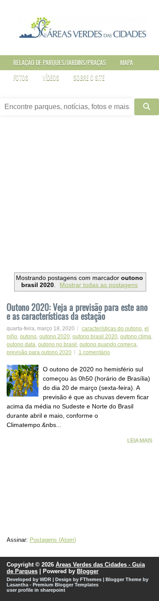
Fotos (20, 77)
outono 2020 (54, 336)
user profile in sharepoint (36, 590)
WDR (45, 579)
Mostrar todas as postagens (99, 284)
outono (28, 336)
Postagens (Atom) (53, 540)
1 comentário (94, 352)
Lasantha (17, 584)
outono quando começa (108, 344)
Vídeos (50, 77)
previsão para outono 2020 (39, 352)
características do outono (112, 328)
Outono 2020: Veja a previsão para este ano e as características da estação (77, 311)
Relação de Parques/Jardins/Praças (59, 62)
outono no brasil (57, 344)
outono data (21, 344)
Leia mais (139, 440)
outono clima (135, 336)
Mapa (126, 62)
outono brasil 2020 (94, 336)
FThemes (91, 579)
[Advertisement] (79, 197)
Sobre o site (89, 77)
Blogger (87, 571)
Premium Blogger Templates (65, 584)
